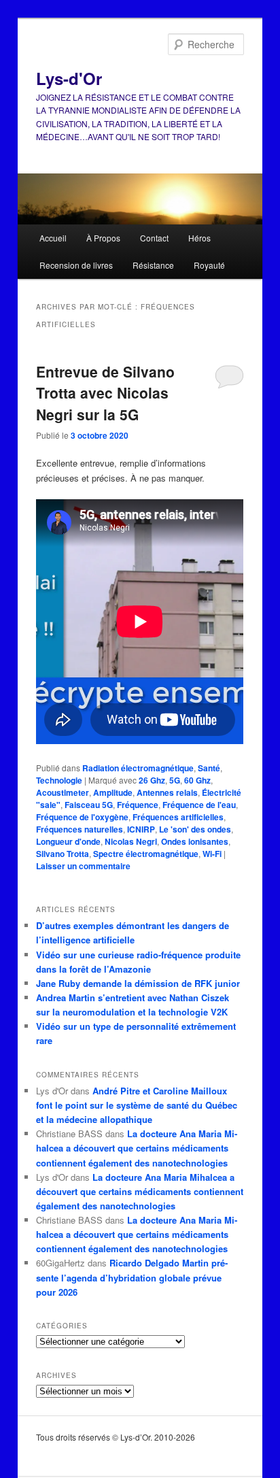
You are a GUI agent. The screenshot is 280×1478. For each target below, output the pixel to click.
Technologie (59, 780)
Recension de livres (76, 265)
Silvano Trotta (62, 853)
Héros (199, 237)
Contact (154, 237)
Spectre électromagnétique (145, 853)
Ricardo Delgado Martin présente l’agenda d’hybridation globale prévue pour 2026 (132, 1277)
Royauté (209, 265)
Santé (209, 768)
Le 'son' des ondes (195, 829)
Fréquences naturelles (79, 829)
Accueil (53, 237)
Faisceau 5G (89, 805)
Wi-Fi (212, 853)
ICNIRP (141, 829)
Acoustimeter (62, 792)
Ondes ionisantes (194, 841)
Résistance (153, 265)
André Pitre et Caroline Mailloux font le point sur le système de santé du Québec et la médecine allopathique (136, 1105)
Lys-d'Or (69, 78)
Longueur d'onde (68, 841)
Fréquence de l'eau (199, 805)
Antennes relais (167, 792)
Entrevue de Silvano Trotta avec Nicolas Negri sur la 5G (105, 392)
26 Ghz (152, 780)
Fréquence (137, 805)
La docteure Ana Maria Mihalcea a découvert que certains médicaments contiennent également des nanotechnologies (136, 1148)
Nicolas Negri (131, 841)
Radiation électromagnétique (138, 768)
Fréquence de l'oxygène (82, 817)
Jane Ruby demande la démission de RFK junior (138, 983)
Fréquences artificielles (178, 817)
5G (174, 780)
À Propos (103, 237)
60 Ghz (197, 780)
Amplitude (113, 792)
